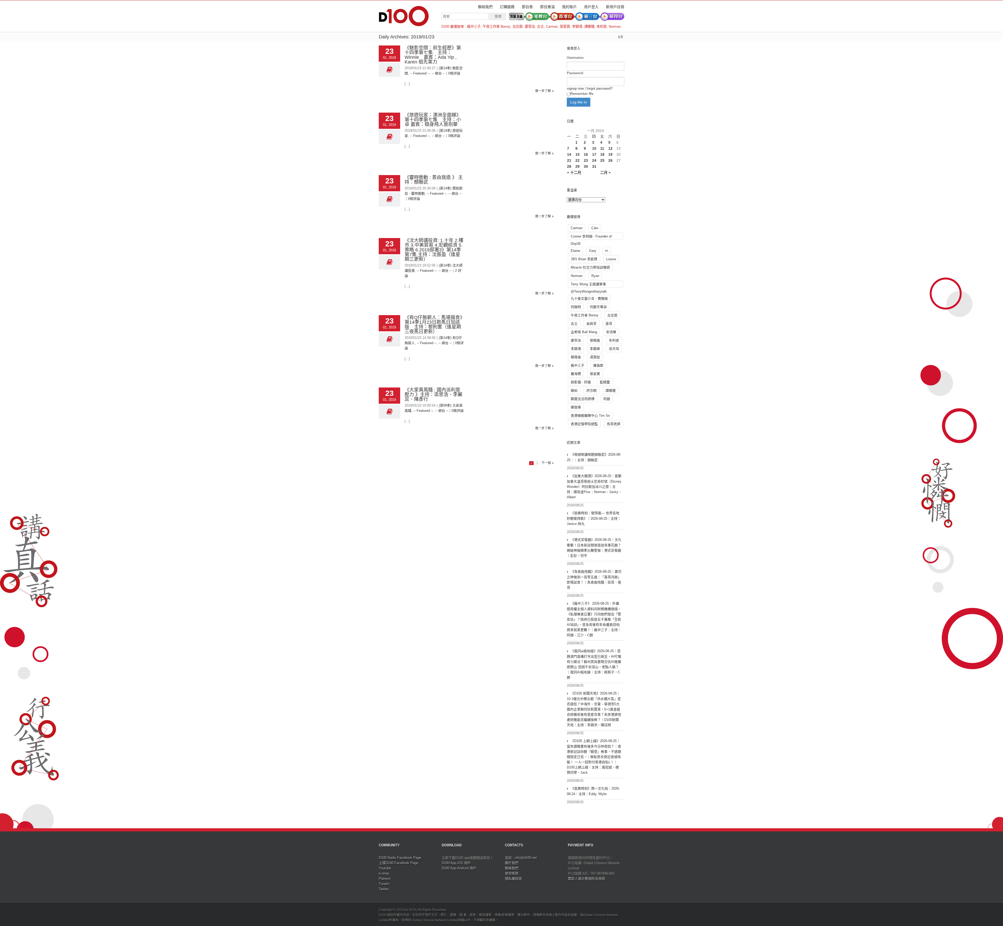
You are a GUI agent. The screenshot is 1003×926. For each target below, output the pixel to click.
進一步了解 (543, 91)
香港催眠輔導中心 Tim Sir (590, 416)
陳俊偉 (576, 407)
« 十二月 (574, 172)
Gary (592, 251)
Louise (611, 259)
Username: (575, 58)
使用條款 (511, 873)
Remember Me (581, 94)
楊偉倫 (576, 357)
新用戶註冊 (615, 7)
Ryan (595, 276)
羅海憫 (576, 374)
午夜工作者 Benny (496, 26)
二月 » (605, 172)
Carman (552, 26)
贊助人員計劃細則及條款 (586, 879)
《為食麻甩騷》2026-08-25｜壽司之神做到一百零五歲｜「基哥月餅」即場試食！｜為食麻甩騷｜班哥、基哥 (594, 579)
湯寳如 (595, 357)
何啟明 (576, 307)
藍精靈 (605, 382)
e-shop (384, 873)
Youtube (385, 868)
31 (594, 166)
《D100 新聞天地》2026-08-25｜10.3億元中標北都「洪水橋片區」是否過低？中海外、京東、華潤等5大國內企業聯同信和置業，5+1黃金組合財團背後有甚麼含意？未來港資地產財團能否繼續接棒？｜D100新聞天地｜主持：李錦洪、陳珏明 (594, 709)
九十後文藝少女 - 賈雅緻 (589, 298)
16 (586, 154)
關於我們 (511, 863)
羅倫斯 (598, 365)
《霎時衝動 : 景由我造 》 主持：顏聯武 (434, 180)
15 (577, 154)
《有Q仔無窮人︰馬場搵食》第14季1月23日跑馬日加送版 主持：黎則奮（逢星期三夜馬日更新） (433, 324)
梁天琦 (614, 349)
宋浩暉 (611, 332)
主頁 (620, 37)
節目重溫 (547, 7)
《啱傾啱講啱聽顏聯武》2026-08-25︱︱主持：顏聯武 (594, 457)
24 (594, 160)
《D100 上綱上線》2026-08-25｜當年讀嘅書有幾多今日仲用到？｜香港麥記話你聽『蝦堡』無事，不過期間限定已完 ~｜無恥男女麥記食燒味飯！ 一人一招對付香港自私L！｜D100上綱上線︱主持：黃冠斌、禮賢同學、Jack (594, 756)
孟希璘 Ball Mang (584, 332)
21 (569, 160)
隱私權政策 (513, 879)
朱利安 (602, 26)
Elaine (575, 251)
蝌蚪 (574, 390)
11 (602, 148)
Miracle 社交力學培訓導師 (590, 267)
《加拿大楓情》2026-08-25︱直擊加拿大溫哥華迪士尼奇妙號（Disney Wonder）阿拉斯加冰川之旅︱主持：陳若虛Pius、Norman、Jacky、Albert (594, 486)
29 (577, 166)
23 (586, 160)
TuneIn (384, 884)
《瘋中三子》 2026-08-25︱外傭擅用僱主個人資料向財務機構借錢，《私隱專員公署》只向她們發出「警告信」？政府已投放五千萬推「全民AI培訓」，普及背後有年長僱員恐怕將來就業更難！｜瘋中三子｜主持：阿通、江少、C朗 (594, 619)
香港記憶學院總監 (584, 424)
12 (610, 148)
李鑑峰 (595, 349)
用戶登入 (591, 7)
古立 (540, 26)
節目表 (527, 7)
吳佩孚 (591, 324)
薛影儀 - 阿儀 (581, 382)
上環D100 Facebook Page (398, 863)
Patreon (384, 879)
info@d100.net (526, 858)
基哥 (608, 324)
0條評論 (454, 73)
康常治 (530, 26)
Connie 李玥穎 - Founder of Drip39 (591, 237)
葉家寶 (565, 26)
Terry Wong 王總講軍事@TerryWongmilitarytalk (589, 285)
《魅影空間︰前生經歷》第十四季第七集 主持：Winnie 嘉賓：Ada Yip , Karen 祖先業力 (433, 55)
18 (602, 154)
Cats (594, 228)
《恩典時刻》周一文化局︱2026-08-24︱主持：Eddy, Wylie (593, 791)
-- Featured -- (420, 73)
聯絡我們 (485, 7)
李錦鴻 (577, 26)
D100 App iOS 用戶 (456, 863)
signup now (575, 88)
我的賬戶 (569, 7)
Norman (615, 26)
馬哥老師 (613, 424)
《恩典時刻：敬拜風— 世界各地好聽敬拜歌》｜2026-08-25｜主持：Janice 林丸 (594, 518)
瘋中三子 (474, 26)
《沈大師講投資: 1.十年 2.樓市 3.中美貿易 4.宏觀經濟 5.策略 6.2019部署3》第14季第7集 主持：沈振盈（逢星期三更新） (434, 250)
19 (610, 154)
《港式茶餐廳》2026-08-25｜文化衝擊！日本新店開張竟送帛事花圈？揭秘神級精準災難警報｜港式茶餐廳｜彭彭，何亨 (594, 548)
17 (594, 154)
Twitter (384, 889)
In (606, 251)
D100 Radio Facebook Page (400, 858)
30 (586, 166)
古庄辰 (517, 26)
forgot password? (600, 88)
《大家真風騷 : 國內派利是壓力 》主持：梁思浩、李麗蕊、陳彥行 (433, 394)
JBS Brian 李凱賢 (584, 259)
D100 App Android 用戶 (459, 868)
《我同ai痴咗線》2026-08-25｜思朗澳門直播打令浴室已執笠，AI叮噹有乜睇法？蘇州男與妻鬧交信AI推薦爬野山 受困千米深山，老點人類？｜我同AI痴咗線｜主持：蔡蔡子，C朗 (594, 664)
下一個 (546, 463)
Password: (575, 73)
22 (577, 160)
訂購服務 (507, 7)
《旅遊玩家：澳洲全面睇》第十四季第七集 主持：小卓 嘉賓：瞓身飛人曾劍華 (433, 119)
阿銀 (606, 399)
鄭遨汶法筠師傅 (582, 399)
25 (602, 160)
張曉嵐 (595, 340)
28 (569, 166)
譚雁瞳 (589, 26)
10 (594, 148)
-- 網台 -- (438, 73)
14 (569, 154)
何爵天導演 (598, 307)
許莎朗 (591, 390)
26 (610, 160)
